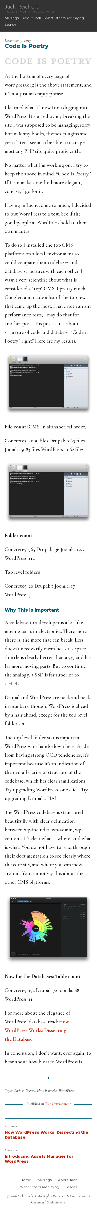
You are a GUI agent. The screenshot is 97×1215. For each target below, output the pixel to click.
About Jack (31, 18)
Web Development (58, 1103)
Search (10, 24)
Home (25, 1180)
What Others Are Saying (64, 18)
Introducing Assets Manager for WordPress (39, 1159)
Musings (12, 18)
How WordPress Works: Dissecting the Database (37, 1030)
